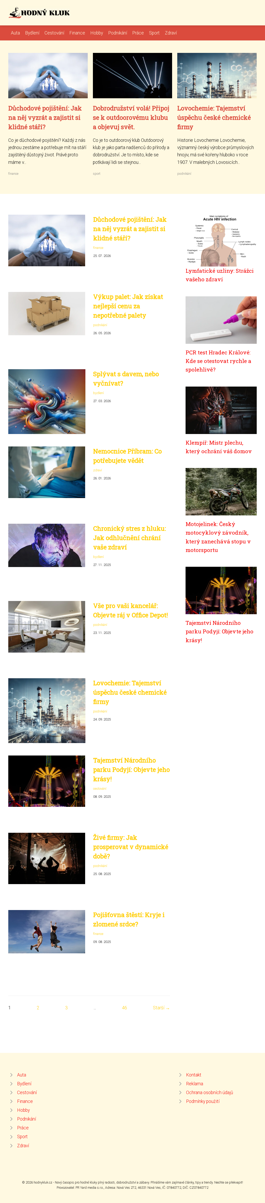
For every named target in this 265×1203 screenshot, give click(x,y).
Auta (15, 33)
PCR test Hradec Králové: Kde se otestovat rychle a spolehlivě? (218, 361)
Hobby (96, 33)
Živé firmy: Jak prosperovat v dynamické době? (130, 846)
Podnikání (117, 33)
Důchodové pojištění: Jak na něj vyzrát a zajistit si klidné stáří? (45, 117)
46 (124, 1007)
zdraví (97, 470)
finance (13, 174)
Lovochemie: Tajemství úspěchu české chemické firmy (214, 117)
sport (96, 174)
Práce (138, 33)
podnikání (184, 174)
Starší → (161, 1007)
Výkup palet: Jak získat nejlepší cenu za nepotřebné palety (128, 305)
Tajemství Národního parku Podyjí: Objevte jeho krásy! (131, 769)
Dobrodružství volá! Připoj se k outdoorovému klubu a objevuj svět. (131, 117)
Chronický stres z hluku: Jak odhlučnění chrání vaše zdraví (129, 537)
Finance (77, 33)
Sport (154, 33)
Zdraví (171, 33)
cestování (99, 789)
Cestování (54, 33)
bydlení (98, 393)
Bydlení (32, 33)
